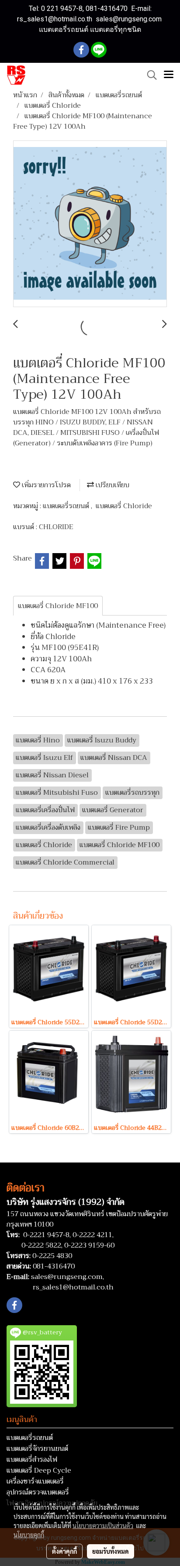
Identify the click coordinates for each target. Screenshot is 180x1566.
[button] (149, 75)
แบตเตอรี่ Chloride (124, 506)
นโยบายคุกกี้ (29, 1535)
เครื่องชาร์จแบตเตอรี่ (35, 1481)
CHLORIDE (56, 527)
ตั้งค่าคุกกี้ (64, 1551)
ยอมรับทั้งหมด (110, 1551)
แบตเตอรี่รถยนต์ (67, 506)
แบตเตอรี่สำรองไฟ (32, 1459)
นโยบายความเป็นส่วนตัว (103, 1525)
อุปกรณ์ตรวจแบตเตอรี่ (38, 1492)
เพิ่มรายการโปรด (45, 485)
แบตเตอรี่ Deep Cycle (39, 1470)
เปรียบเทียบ (111, 485)
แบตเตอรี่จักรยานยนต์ (37, 1449)
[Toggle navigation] (168, 75)
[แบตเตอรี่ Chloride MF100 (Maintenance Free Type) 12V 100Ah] (90, 224)
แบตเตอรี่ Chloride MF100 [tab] (58, 606)
